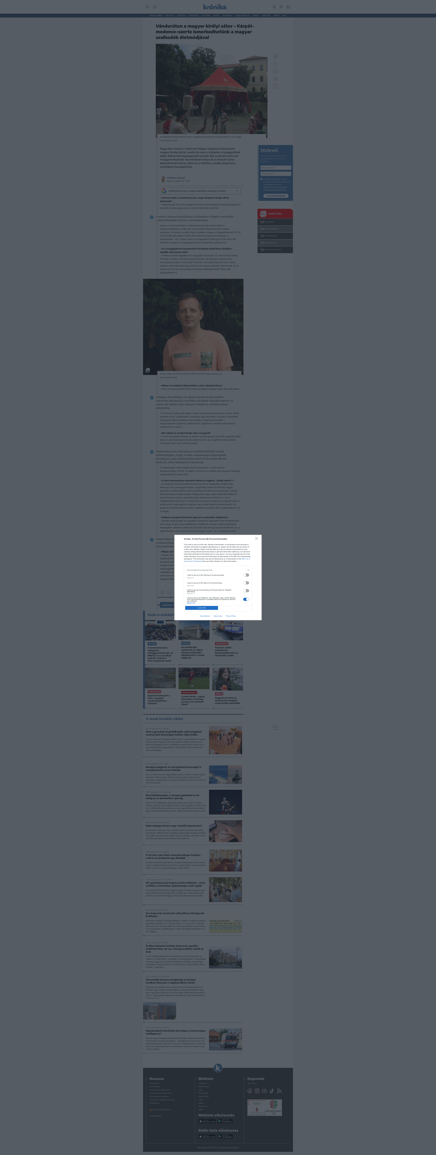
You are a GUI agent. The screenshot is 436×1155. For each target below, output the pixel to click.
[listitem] (218, 570)
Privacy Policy (231, 616)
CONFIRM (201, 608)
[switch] (246, 575)
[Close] (257, 539)
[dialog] (218, 577)
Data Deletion (205, 616)
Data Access (218, 616)
